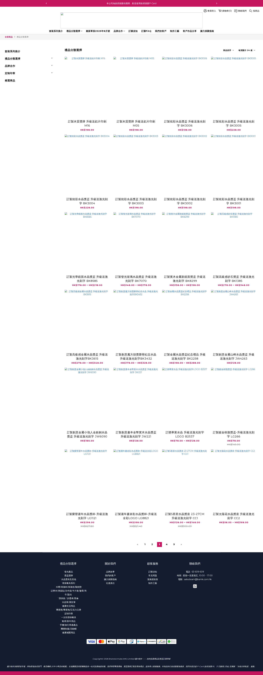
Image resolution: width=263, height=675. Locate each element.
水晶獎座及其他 (68, 579)
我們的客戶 (161, 31)
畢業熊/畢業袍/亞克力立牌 (68, 609)
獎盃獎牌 (68, 575)
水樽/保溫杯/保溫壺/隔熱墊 (69, 587)
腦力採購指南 (207, 31)
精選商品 (10, 80)
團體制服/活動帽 (69, 628)
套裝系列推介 (56, 31)
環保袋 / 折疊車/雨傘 (69, 598)
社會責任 (110, 583)
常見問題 (152, 575)
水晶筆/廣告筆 (68, 602)
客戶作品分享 (190, 31)
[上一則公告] (46, 3)
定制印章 (10, 73)
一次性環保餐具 (68, 617)
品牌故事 (110, 571)
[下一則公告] (216, 3)
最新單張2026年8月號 (98, 31)
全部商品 (9, 37)
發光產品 (68, 571)
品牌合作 (118, 31)
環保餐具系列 (68, 583)
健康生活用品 (68, 606)
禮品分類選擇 (73, 31)
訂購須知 (133, 31)
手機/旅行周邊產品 (69, 625)
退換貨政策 (152, 579)
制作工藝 (174, 31)
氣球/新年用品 (68, 621)
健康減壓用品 (68, 632)
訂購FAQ (146, 31)
